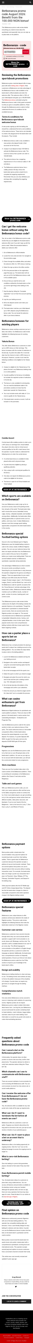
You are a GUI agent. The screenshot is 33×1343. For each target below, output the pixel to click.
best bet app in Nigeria (10, 1197)
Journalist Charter (16, 1335)
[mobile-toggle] (3, 2)
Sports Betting (10, 7)
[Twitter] (16, 1287)
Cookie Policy (19, 1337)
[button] (30, 2)
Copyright (26, 1337)
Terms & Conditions (9, 1337)
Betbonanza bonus (10, 100)
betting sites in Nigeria (17, 86)
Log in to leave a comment (16, 1301)
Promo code (19, 7)
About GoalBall (7, 1335)
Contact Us (26, 1335)
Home (3, 7)
